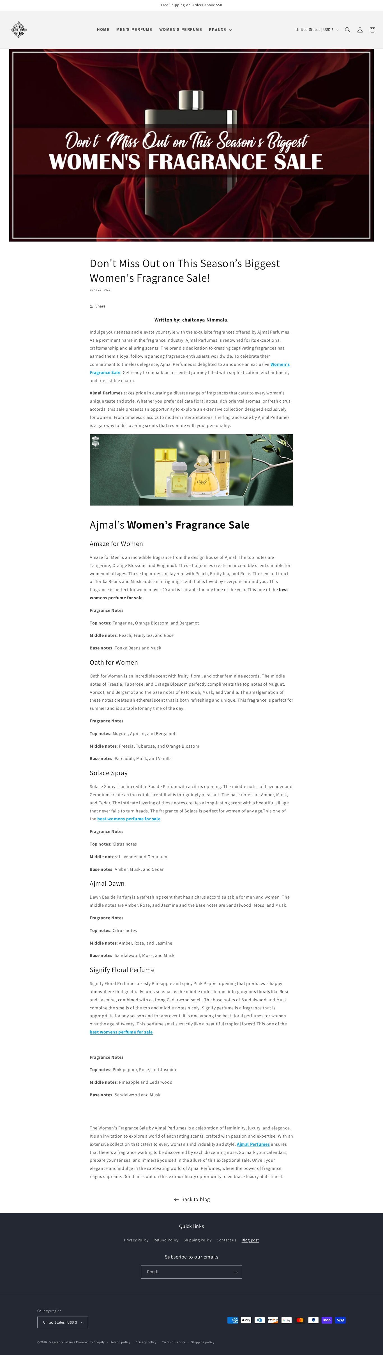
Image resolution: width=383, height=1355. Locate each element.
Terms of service (174, 1342)
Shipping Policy (197, 1240)
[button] (220, 29)
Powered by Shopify (90, 1342)
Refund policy (120, 1342)
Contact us (226, 1240)
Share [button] (100, 306)
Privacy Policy (136, 1240)
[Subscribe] (235, 1272)
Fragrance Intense (62, 1342)
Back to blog (195, 1199)
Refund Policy (166, 1240)
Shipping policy (202, 1342)
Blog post (250, 1240)
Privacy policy (146, 1342)
